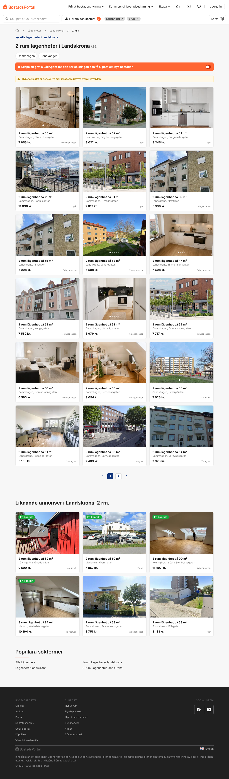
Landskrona (57, 30)
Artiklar (19, 711)
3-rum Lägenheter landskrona (102, 668)
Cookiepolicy (22, 728)
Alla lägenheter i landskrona (39, 37)
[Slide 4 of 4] (185, 253)
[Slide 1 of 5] (43, 125)
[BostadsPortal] (19, 6)
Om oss (19, 705)
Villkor (68, 728)
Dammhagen (26, 56)
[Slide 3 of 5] (47, 125)
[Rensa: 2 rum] (137, 19)
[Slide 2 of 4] (180, 253)
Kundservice (72, 722)
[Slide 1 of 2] (46, 189)
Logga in (216, 6)
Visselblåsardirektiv (26, 740)
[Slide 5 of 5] (52, 125)
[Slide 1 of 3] (179, 380)
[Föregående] (102, 476)
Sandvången (49, 56)
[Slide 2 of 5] (45, 125)
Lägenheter (34, 30)
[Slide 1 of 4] (178, 253)
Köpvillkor (21, 734)
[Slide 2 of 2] (48, 189)
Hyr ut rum (71, 705)
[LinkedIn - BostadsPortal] (209, 709)
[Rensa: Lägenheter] (122, 19)
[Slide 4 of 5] (49, 125)
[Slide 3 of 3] (184, 380)
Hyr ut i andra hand (76, 717)
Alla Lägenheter (25, 662)
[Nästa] (127, 476)
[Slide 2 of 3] (182, 380)
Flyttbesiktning (73, 711)
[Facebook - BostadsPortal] (198, 709)
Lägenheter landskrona (30, 668)
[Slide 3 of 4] (183, 253)
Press (18, 717)
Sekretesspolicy (24, 722)
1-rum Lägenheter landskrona (102, 662)
